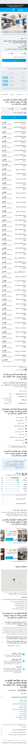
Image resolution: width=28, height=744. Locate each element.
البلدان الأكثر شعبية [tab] (22, 690)
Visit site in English (13, 6)
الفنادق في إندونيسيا (23, 707)
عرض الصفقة (9, 539)
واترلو (6, 740)
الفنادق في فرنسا (23, 715)
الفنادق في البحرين (23, 711)
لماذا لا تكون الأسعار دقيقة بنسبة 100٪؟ (17, 734)
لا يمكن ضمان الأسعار (22, 725)
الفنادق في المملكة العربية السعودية (19, 703)
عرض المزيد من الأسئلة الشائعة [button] (14, 645)
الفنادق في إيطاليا (23, 719)
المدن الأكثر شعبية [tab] (12, 690)
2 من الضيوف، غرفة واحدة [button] (19, 57)
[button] (1, 5)
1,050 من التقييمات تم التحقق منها (13, 49)
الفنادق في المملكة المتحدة (21, 717)
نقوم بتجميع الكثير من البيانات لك (18, 732)
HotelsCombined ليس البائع (19, 729)
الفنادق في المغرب (23, 700)
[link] (20, 542)
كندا (18, 740)
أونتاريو (12, 740)
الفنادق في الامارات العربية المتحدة (20, 709)
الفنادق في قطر (23, 702)
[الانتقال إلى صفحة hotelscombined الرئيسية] (18, 9)
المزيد (25, 387)
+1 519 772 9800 (22, 47)
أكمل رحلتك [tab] (23, 693)
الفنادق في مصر (23, 713)
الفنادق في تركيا (23, 705)
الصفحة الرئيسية (23, 740)
